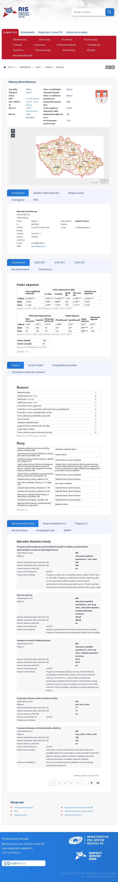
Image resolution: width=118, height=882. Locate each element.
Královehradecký (66, 45)
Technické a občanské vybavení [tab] (28, 372)
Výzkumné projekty (76, 32)
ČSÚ (26, 351)
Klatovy (48, 67)
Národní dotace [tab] (19, 530)
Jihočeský (44, 39)
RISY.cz (11, 67)
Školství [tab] (16, 365)
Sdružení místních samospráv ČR (79, 811)
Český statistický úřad (23, 807)
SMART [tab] (67, 530)
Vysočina (18, 50)
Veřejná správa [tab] (76, 192)
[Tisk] (110, 67)
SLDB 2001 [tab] (39, 262)
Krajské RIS (10, 32)
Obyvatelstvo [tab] (18, 262)
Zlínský (91, 50)
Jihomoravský (43, 50)
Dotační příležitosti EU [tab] (54, 523)
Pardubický (94, 45)
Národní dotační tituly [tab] (23, 523)
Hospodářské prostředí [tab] (64, 365)
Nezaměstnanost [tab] (20, 269)
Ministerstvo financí (73, 815)
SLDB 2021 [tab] (79, 262)
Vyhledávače (27, 32)
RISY (16, 811)
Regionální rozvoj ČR (50, 32)
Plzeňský (67, 39)
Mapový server (20, 815)
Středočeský (20, 39)
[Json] (113, 67)
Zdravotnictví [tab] (45, 269)
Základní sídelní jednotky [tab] (46, 192)
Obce (38, 67)
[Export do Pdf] (107, 67)
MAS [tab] (35, 199)
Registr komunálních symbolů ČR (79, 807)
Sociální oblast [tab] (35, 365)
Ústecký (17, 45)
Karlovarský (91, 39)
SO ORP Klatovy (32, 98)
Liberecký (39, 45)
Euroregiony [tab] (18, 199)
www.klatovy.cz (38, 246)
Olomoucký (68, 50)
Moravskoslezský (22, 55)
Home (4, 67)
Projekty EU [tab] (81, 523)
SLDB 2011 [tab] (59, 262)
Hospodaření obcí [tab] (45, 530)
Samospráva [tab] (18, 192)
